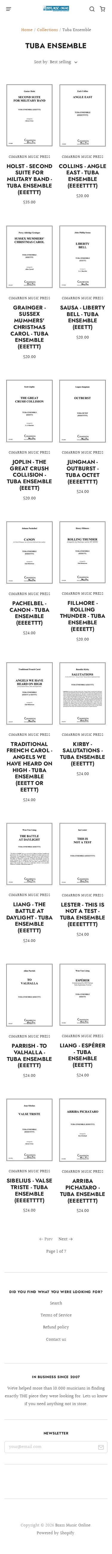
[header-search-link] (92, 9)
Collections (47, 30)
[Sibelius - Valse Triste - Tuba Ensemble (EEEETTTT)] (29, 1159)
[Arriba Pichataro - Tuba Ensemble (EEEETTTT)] (82, 1160)
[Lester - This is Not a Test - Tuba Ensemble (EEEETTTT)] (82, 884)
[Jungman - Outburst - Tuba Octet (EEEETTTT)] (82, 441)
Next (63, 1239)
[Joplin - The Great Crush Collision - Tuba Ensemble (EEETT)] (29, 444)
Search (56, 1303)
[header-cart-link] (102, 9)
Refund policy (56, 1327)
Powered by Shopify (55, 1533)
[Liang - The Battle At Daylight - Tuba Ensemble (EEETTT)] (29, 887)
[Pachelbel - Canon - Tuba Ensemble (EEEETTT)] (29, 582)
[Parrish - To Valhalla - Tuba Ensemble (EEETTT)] (29, 1025)
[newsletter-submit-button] (101, 1448)
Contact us (56, 1339)
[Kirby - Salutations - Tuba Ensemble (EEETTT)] (82, 723)
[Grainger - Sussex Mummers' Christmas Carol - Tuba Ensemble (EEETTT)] (29, 296)
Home (27, 30)
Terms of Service (56, 1315)
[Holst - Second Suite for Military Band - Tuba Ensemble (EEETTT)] (29, 149)
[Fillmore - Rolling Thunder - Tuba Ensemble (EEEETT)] (82, 585)
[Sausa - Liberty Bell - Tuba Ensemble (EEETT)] (82, 287)
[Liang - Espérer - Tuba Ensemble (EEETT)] (82, 1024)
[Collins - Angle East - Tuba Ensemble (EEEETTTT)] (82, 145)
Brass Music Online (72, 1525)
